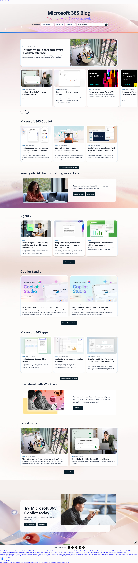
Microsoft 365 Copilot (57, 554)
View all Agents (69, 262)
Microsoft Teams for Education (51, 552)
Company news (28, 555)
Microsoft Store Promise (6, 552)
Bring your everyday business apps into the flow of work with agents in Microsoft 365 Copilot (68, 245)
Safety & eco (54, 562)
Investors (45, 555)
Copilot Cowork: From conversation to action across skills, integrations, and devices (35, 150)
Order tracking (120, 550)
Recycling (59, 562)
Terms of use (41, 562)
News (23, 46)
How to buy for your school (78, 552)
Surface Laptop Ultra (19, 550)
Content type (46, 24)
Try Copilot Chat (79, 194)
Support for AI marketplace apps (100, 554)
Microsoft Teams (47, 554)
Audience (69, 24)
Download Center (96, 550)
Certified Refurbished (130, 550)
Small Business (66, 554)
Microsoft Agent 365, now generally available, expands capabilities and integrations (35, 245)
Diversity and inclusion (52, 555)
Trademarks (47, 562)
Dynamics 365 (19, 554)
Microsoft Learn (87, 554)
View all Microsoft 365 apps (69, 378)
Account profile (88, 550)
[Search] (106, 25)
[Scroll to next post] (27, 112)
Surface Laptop (9, 550)
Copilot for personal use (56, 550)
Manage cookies (34, 562)
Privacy (28, 562)
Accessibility (62, 555)
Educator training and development (93, 552)
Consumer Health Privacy (6, 562)
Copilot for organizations (44, 550)
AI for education (122, 552)
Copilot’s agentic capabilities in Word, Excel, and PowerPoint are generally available (101, 150)
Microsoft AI (3, 554)
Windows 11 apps (80, 550)
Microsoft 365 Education (65, 552)
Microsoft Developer (78, 554)
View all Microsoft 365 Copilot (69, 167)
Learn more (90, 194)
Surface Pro (3, 550)
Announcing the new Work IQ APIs (102, 92)
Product (58, 24)
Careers (14, 555)
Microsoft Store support (107, 550)
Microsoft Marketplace (127, 554)
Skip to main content (5, 0)
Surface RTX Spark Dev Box (30, 550)
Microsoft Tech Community (114, 554)
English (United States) (5, 557)
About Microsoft (20, 555)
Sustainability (68, 555)
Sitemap (15, 562)
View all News (69, 472)
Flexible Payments (16, 552)
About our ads (65, 562)
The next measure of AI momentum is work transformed (42, 51)
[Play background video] (135, 542)
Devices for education (38, 552)
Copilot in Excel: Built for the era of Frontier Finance (90, 459)
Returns (115, 550)
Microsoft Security (10, 554)
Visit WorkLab (78, 407)
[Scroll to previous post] (22, 112)
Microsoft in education (26, 552)
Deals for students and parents (110, 552)
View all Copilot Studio (69, 323)
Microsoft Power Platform (36, 554)
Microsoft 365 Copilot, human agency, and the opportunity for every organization (66, 150)
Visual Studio (9, 555)
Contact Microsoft (21, 562)
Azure (71, 554)
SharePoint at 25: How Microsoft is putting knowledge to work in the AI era (101, 361)
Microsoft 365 (26, 554)
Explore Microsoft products (68, 550)
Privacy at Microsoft (37, 555)
